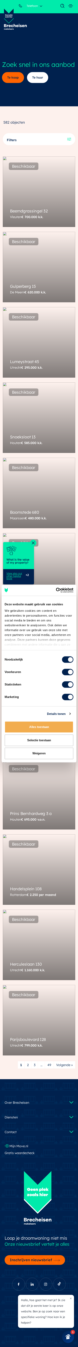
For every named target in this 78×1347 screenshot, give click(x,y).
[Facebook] (18, 1284)
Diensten (11, 1117)
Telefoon (32, 6)
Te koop (13, 77)
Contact (11, 1132)
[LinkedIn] (32, 1284)
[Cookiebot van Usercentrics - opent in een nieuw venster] (56, 590)
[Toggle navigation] (60, 6)
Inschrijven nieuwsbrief (31, 1260)
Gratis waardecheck (20, 1153)
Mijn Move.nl (18, 1146)
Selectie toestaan (39, 740)
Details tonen (56, 713)
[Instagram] (45, 1284)
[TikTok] (59, 1284)
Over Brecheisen (17, 1103)
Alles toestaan (39, 727)
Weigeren (39, 753)
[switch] (67, 672)
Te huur (37, 77)
